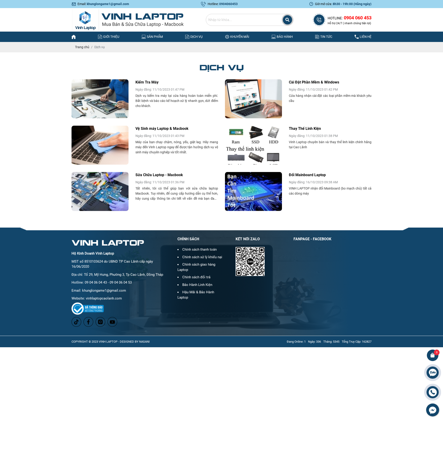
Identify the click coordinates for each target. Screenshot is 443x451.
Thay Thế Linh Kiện (305, 128)
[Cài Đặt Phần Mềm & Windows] (253, 98)
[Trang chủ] (74, 37)
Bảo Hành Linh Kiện (197, 285)
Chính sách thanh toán (199, 249)
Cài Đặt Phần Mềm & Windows (314, 82)
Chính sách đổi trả (196, 277)
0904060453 (228, 4)
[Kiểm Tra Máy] (100, 98)
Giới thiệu (111, 37)
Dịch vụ (196, 37)
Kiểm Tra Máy (147, 82)
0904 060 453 (357, 18)
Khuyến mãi (239, 37)
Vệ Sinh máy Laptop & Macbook (162, 128)
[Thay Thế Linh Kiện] (253, 145)
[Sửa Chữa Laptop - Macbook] (100, 191)
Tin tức (326, 37)
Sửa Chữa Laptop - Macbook (159, 175)
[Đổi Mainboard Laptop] (253, 191)
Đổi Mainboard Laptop (307, 175)
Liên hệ (365, 37)
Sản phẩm (155, 37)
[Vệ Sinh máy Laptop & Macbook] (100, 145)
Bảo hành (285, 37)
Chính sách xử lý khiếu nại (202, 257)
